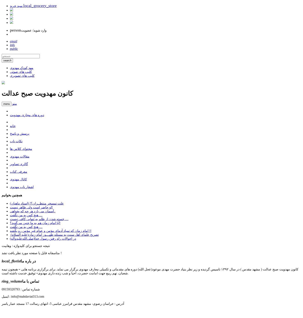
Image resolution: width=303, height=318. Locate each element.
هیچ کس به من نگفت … (26, 215)
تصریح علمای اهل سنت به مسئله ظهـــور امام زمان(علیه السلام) (54, 234)
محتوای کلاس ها (21, 149)
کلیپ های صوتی (21, 72)
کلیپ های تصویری (22, 75)
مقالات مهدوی (19, 156)
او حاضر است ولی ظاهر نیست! (31, 207)
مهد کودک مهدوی (21, 68)
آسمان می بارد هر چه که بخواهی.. (32, 211)
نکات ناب (16, 141)
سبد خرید (33, 6)
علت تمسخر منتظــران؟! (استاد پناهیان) (37, 203)
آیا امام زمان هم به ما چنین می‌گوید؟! (35, 223)
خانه (13, 126)
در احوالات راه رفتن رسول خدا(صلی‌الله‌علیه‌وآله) (43, 238)
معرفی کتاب (18, 171)
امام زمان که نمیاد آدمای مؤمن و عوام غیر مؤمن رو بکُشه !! (50, 231)
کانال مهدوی (18, 179)
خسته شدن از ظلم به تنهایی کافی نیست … (39, 219)
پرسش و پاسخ (19, 133)
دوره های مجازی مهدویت (27, 115)
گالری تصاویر (19, 164)
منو (14, 103)
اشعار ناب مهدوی (22, 187)
